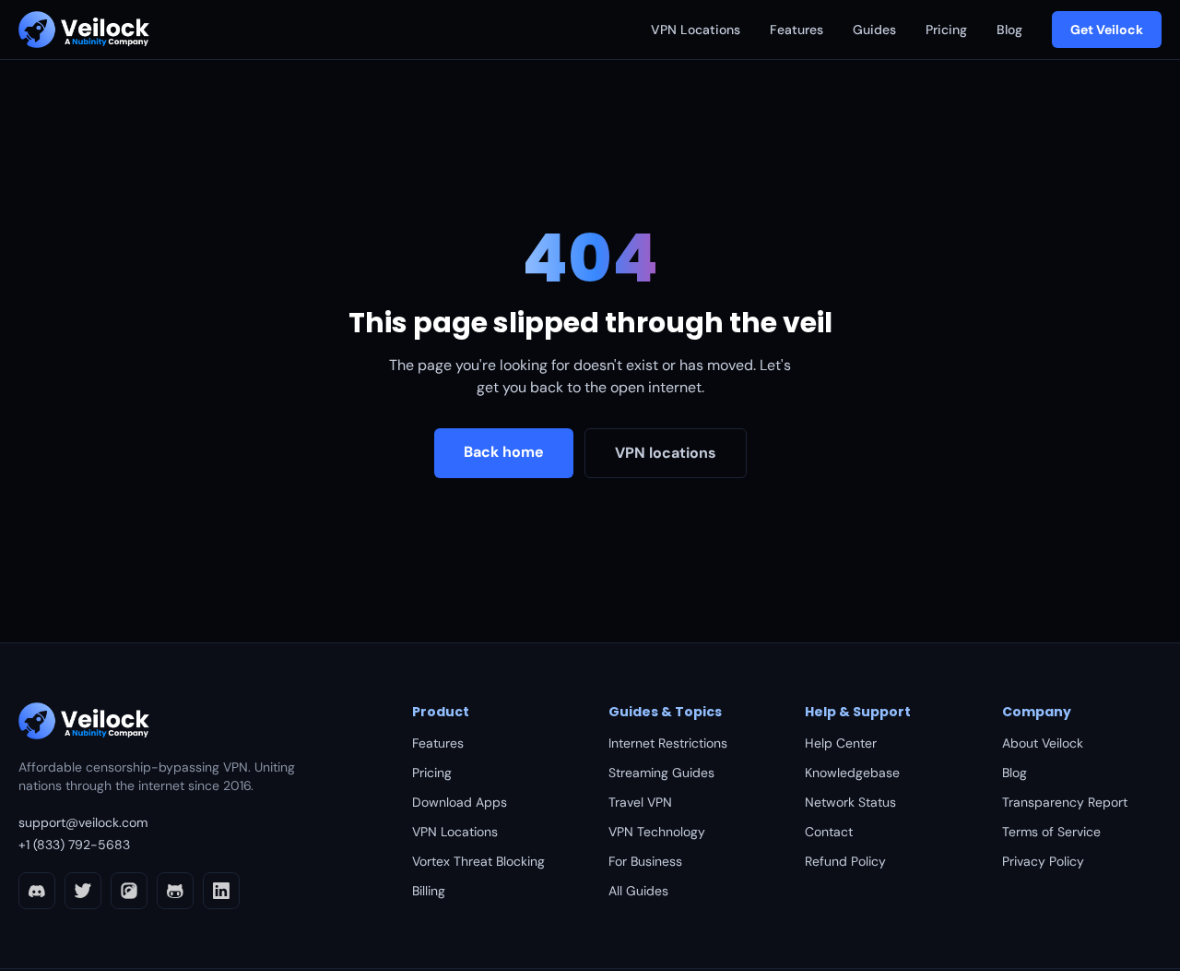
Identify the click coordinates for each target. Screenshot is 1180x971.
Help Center (841, 743)
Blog (1009, 29)
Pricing (946, 29)
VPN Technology (656, 831)
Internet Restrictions (667, 743)
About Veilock (1042, 743)
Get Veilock (1106, 29)
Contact (829, 831)
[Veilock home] (83, 29)
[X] (83, 890)
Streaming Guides (661, 772)
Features (796, 29)
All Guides (638, 890)
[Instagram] (129, 890)
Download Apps (459, 802)
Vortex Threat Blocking (478, 861)
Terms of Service (1051, 831)
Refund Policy (845, 861)
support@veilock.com (83, 822)
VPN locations (665, 452)
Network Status (850, 802)
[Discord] (36, 890)
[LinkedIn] (221, 890)
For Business (645, 861)
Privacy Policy (1043, 861)
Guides (874, 29)
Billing (428, 890)
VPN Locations (695, 29)
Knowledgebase (852, 772)
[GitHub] (175, 890)
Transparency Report (1064, 802)
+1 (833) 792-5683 (74, 844)
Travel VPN (640, 802)
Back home (504, 452)
